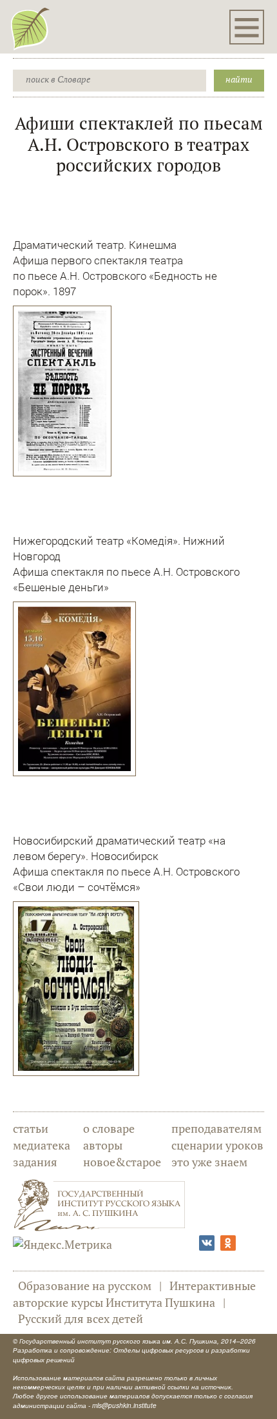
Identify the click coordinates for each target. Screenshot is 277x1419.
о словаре (109, 1128)
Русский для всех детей (80, 1318)
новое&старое (122, 1161)
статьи (30, 1128)
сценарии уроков (217, 1145)
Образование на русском (84, 1285)
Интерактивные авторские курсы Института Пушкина (134, 1294)
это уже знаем (209, 1161)
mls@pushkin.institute (124, 1405)
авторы (102, 1145)
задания (35, 1161)
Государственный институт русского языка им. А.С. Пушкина (118, 1341)
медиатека (41, 1145)
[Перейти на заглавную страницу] (30, 28)
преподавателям (216, 1128)
